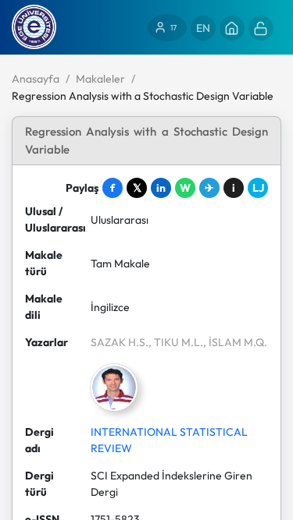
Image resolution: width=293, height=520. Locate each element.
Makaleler (100, 79)
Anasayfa (35, 79)
